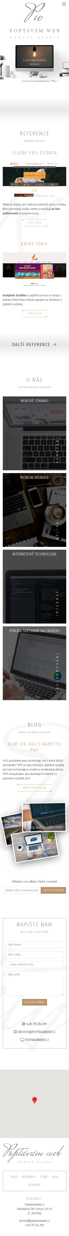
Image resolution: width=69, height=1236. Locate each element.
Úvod (14, 1177)
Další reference (32, 344)
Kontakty (34, 1185)
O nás (44, 1177)
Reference (29, 1177)
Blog (55, 1177)
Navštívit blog (34, 788)
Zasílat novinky (53, 890)
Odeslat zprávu (34, 1002)
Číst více (35, 223)
